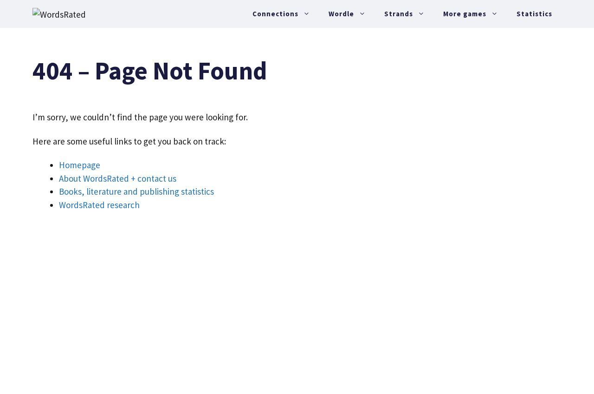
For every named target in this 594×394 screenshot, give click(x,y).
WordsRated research (99, 204)
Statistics (534, 13)
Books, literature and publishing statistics (136, 191)
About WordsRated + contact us (117, 178)
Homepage (79, 165)
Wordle (341, 13)
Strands (398, 13)
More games (464, 13)
